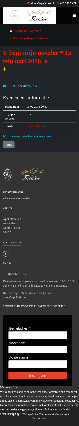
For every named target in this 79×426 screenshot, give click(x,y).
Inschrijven (37, 375)
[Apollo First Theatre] (29, 15)
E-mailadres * (19, 328)
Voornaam (17, 343)
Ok (4, 422)
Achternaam (18, 357)
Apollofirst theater (36, 126)
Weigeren (17, 422)
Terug (8, 144)
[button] (74, 15)
